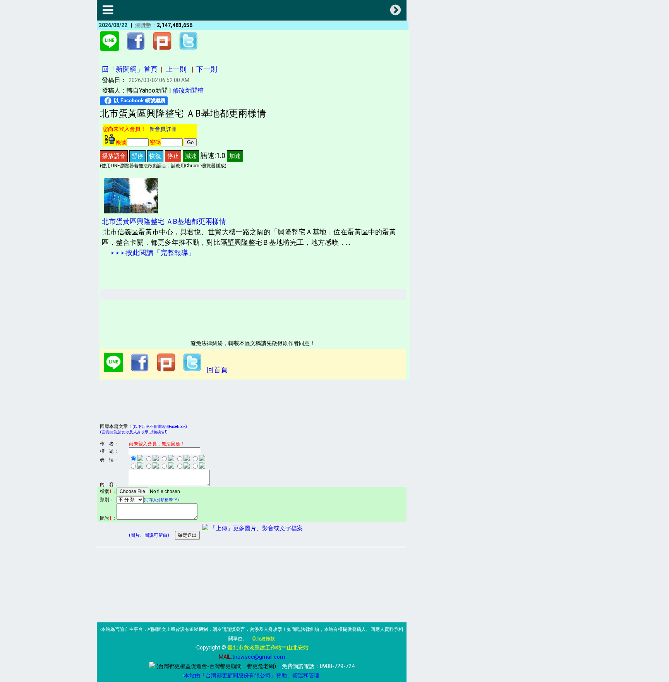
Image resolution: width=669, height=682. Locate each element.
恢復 (155, 156)
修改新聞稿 (188, 90)
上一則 (176, 69)
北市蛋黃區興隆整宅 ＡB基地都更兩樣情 (164, 221)
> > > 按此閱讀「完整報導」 (152, 253)
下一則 (206, 69)
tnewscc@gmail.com (258, 657)
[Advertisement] (241, 317)
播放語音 (113, 156)
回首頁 (217, 370)
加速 (235, 156)
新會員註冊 (163, 129)
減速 (191, 156)
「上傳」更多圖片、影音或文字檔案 (255, 528)
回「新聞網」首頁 (130, 69)
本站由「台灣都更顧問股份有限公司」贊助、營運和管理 (251, 675)
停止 (173, 156)
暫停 (137, 156)
